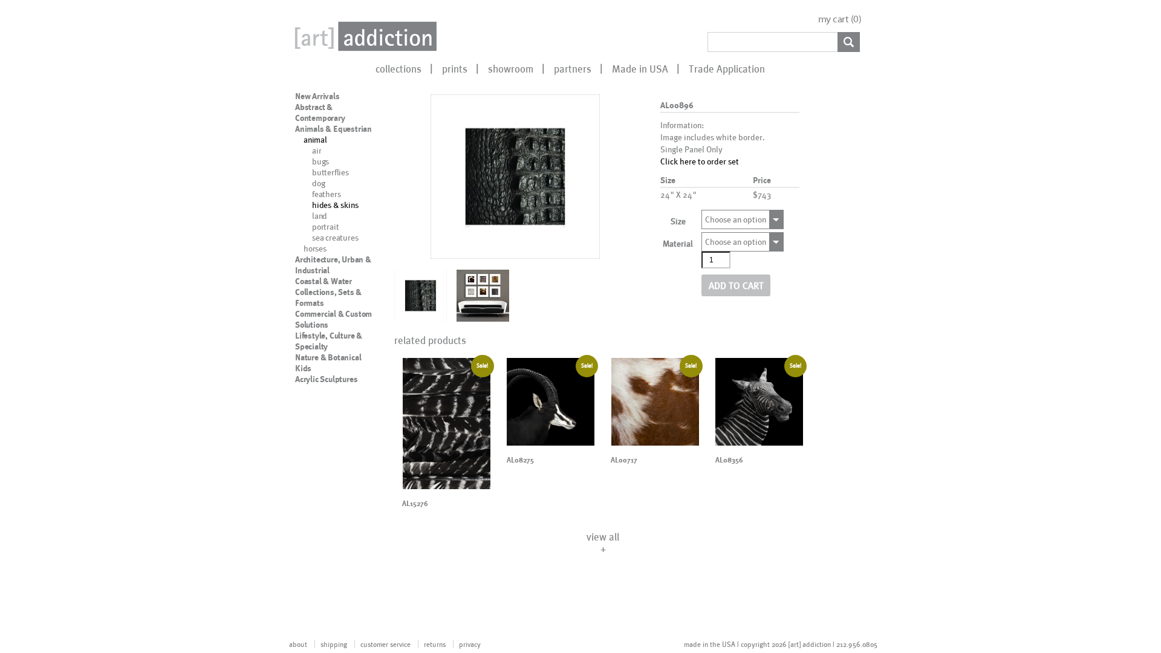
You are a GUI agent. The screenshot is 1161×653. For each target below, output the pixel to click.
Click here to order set (699, 161)
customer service (385, 644)
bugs (320, 161)
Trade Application (727, 68)
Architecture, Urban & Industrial (333, 265)
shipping (333, 644)
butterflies (330, 172)
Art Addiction (363, 36)
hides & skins (335, 205)
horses (315, 248)
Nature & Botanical (328, 357)
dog (318, 183)
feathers (326, 194)
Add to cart (736, 285)
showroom (510, 68)
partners (572, 68)
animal (315, 139)
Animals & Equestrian (333, 129)
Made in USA (640, 68)
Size (678, 221)
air (316, 150)
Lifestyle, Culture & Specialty (328, 341)
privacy (470, 644)
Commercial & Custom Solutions (333, 319)
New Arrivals (317, 96)
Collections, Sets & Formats (328, 297)
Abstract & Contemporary (320, 112)
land (319, 215)
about (298, 644)
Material (678, 243)
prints (454, 68)
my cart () (840, 19)
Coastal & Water (323, 281)
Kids (303, 368)
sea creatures (335, 237)
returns (435, 644)
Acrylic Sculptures (326, 379)
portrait (325, 226)
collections (398, 68)
